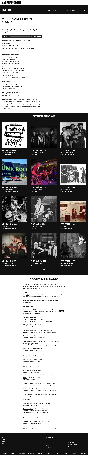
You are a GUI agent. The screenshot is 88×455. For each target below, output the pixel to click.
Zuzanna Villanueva (11, 191)
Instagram (48, 447)
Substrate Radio (27, 416)
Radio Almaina (27, 388)
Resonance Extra (28, 408)
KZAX (24, 365)
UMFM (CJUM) (27, 421)
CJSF (24, 319)
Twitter (48, 445)
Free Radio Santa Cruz (29, 330)
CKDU (24, 325)
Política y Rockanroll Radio (31, 383)
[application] (22, 36)
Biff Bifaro (8, 154)
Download (16, 40)
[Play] (4, 36)
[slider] (39, 36)
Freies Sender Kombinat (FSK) (31, 341)
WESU (24, 427)
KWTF (24, 359)
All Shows (44, 269)
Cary (36, 154)
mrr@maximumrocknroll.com (53, 441)
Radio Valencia (27, 403)
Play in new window (9, 40)
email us (61, 309)
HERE (27, 294)
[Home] (11, 3)
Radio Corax (26, 399)
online (55, 394)
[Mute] (35, 36)
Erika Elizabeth (69, 154)
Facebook (48, 443)
